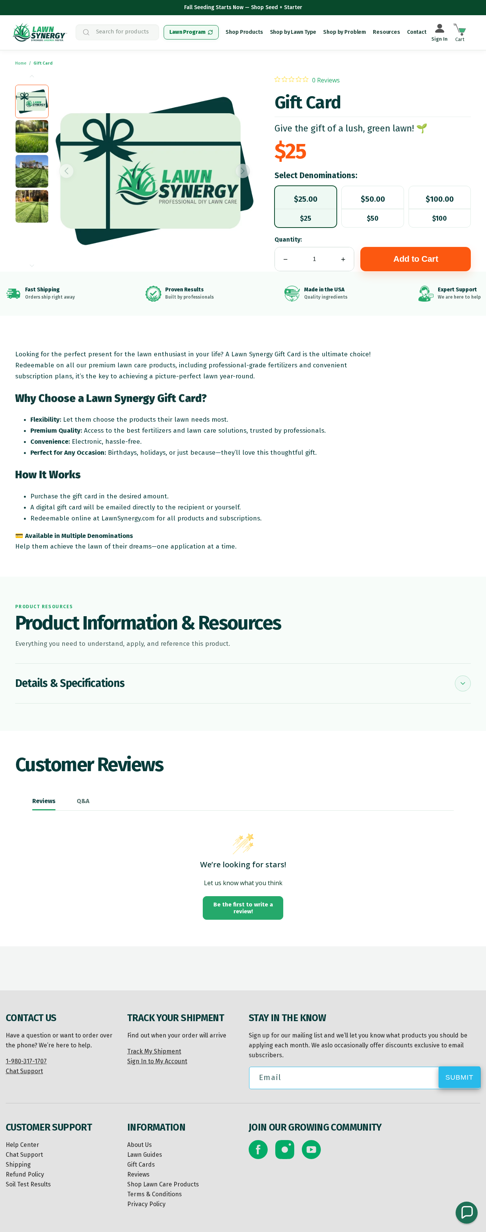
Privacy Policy (146, 1204)
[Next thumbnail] (32, 266)
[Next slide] (242, 171)
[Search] (147, 32)
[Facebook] (258, 1149)
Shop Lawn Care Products (163, 1184)
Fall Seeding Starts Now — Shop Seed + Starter (243, 7)
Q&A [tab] (83, 801)
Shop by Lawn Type (293, 32)
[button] (467, 1213)
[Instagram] (284, 1149)
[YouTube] (311, 1149)
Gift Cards (141, 1164)
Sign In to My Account (157, 1061)
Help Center (22, 1144)
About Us (139, 1144)
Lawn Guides (144, 1154)
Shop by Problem (344, 32)
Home (21, 63)
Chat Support (24, 1071)
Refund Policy (25, 1174)
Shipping (18, 1164)
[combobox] (117, 32)
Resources (386, 32)
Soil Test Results (28, 1184)
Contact (416, 32)
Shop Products (244, 32)
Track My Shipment (154, 1051)
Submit (459, 1077)
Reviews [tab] (43, 801)
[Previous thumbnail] (32, 76)
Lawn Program (187, 32)
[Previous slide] (66, 171)
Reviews (138, 1174)
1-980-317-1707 (26, 1061)
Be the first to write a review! (243, 908)
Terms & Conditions (154, 1194)
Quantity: (288, 239)
